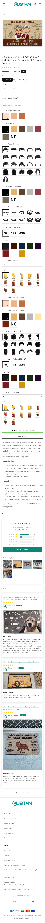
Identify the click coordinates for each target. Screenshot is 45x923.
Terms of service (9, 838)
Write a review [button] (22, 549)
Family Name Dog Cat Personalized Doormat (23, 662)
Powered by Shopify (18, 915)
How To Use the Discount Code (14, 865)
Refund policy (29, 915)
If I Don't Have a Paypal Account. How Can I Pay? (20, 870)
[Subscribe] (33, 901)
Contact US (8, 856)
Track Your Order (9, 860)
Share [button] (6, 513)
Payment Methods (10, 819)
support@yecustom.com (26, 889)
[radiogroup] (22, 116)
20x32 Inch (20, 80)
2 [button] (19, 793)
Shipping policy (29, 918)
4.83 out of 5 (28, 528)
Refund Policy (9, 828)
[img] (8, 602)
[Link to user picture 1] (22, 622)
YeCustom (9, 915)
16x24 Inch (7, 80)
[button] (4, 4)
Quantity (4, 84)
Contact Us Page (21, 885)
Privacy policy (8, 833)
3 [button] (23, 793)
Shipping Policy (9, 824)
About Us (7, 851)
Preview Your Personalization (22, 430)
